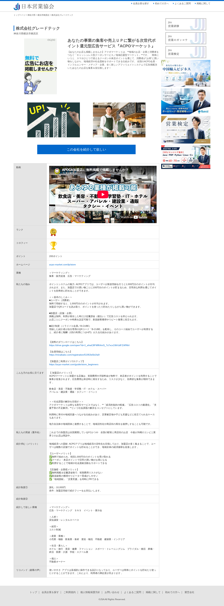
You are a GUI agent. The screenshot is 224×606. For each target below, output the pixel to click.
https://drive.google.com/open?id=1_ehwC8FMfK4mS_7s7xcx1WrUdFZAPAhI (89, 345)
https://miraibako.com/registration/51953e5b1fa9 (74, 354)
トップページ (19, 15)
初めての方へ (162, 3)
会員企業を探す (141, 3)
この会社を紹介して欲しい (86, 149)
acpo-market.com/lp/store (62, 264)
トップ (33, 592)
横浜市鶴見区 (43, 15)
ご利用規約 (69, 592)
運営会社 (189, 592)
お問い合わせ (112, 592)
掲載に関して (203, 3)
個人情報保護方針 (90, 592)
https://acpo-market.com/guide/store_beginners (73, 364)
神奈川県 (31, 15)
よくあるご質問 (183, 3)
